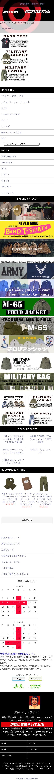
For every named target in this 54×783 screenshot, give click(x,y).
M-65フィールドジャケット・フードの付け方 (13, 451)
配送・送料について (43, 763)
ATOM (47, 769)
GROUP (35, 4)
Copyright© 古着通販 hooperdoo (27, 778)
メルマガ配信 (9, 769)
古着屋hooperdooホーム (12, 763)
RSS (41, 769)
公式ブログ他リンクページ (40, 451)
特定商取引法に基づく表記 (24, 766)
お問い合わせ (6, 755)
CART (42, 4)
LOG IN (4, 743)
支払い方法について (28, 763)
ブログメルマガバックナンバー (26, 769)
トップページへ (7, 28)
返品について (9, 766)
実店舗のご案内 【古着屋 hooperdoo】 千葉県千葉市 (40, 439)
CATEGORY (24, 4)
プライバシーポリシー (42, 766)
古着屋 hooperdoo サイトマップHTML (13, 461)
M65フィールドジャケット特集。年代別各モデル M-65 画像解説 (13, 439)
